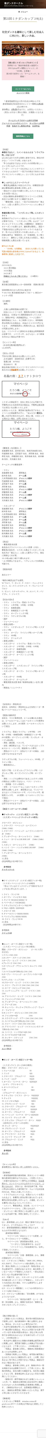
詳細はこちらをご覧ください (16, 276)
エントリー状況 (23, 93)
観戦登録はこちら (23, 136)
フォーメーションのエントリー (15, 123)
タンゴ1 (5, 1153)
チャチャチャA (8, 870)
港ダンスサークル (13, 3)
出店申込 (36, 126)
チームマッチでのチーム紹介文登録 (23, 120)
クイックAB (7, 933)
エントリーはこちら (23, 89)
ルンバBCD (6, 1049)
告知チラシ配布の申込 (21, 126)
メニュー (24, 12)
